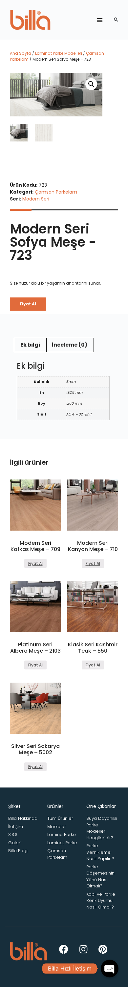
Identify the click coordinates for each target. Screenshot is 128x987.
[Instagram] (83, 949)
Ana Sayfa (20, 53)
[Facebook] (63, 949)
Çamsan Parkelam (56, 192)
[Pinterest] (103, 949)
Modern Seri (35, 199)
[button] (99, 20)
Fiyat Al (28, 304)
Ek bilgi (30, 345)
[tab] (30, 345)
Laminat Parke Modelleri (58, 53)
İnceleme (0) (69, 345)
